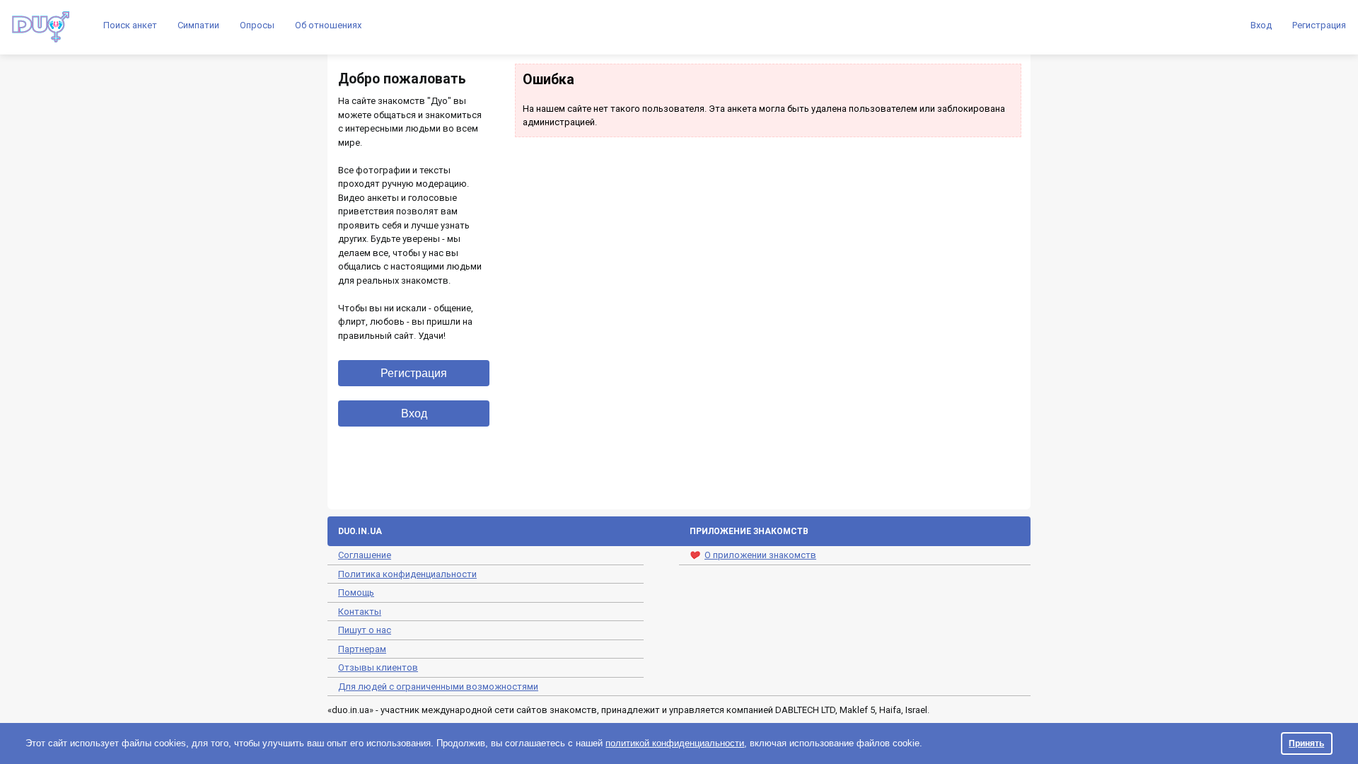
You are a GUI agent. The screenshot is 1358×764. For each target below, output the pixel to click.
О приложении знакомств (760, 555)
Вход (1261, 25)
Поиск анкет (130, 25)
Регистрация (1319, 25)
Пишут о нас (364, 630)
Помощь (356, 592)
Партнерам (362, 649)
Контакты (359, 611)
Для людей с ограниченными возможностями (438, 686)
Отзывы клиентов (378, 667)
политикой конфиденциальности (674, 743)
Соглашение (364, 555)
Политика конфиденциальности (407, 574)
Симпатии (198, 25)
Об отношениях (328, 25)
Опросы (257, 25)
